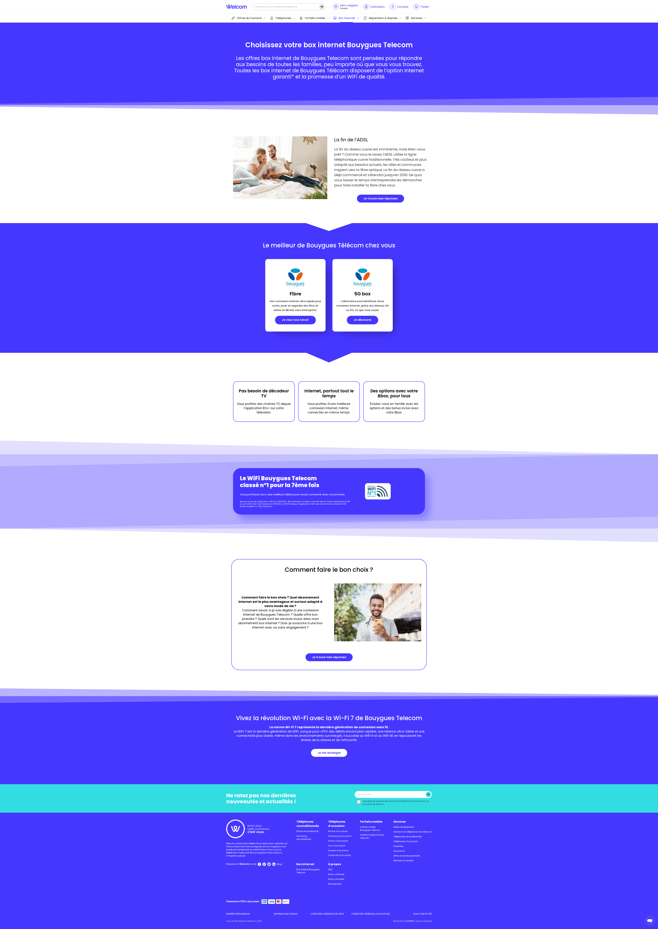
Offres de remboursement (406, 855)
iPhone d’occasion (338, 831)
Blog (279, 864)
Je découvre (362, 320)
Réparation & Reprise (383, 18)
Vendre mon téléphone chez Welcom (412, 831)
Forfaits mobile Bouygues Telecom (370, 829)
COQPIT (410, 921)
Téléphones (283, 18)
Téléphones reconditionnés (307, 824)
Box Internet (347, 18)
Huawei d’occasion (338, 850)
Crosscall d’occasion (339, 855)
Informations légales (285, 913)
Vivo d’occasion (336, 845)
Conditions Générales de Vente (327, 913)
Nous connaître (336, 879)
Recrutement (335, 883)
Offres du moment (249, 18)
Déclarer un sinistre (403, 860)
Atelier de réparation (403, 827)
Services (416, 18)
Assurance (399, 850)
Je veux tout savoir (295, 320)
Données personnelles (238, 913)
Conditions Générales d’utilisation (370, 913)
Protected (398, 846)
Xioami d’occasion (338, 840)
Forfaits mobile (315, 18)
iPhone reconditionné (307, 831)
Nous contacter (336, 874)
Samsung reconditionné (303, 838)
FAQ (330, 869)
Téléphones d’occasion (336, 824)
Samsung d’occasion (339, 836)
